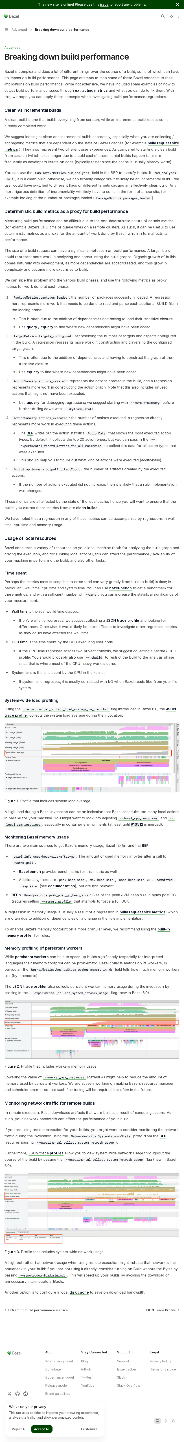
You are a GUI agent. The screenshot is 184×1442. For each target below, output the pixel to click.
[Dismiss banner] (177, 4)
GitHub (86, 1369)
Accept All (42, 1429)
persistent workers (32, 957)
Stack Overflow (128, 1385)
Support (123, 1361)
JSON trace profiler (29, 986)
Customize (89, 1429)
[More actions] (178, 16)
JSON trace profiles (46, 1153)
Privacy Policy (160, 1361)
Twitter (86, 1377)
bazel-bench (120, 588)
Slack (121, 1377)
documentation (61, 886)
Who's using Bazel (59, 1361)
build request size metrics (142, 912)
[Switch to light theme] (165, 1421)
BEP (30, 433)
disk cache (79, 1292)
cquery (47, 327)
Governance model (59, 1377)
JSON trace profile (122, 620)
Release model (56, 1385)
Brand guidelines (57, 1393)
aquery (33, 402)
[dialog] (54, 1418)
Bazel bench (30, 871)
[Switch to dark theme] (174, 1421)
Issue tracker (126, 1369)
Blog (84, 1361)
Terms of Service (163, 1369)
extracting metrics (91, 90)
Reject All (19, 1429)
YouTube (87, 1385)
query (32, 327)
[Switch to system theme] (157, 1421)
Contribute (53, 1369)
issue (104, 4)
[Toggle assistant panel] (171, 16)
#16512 (137, 824)
